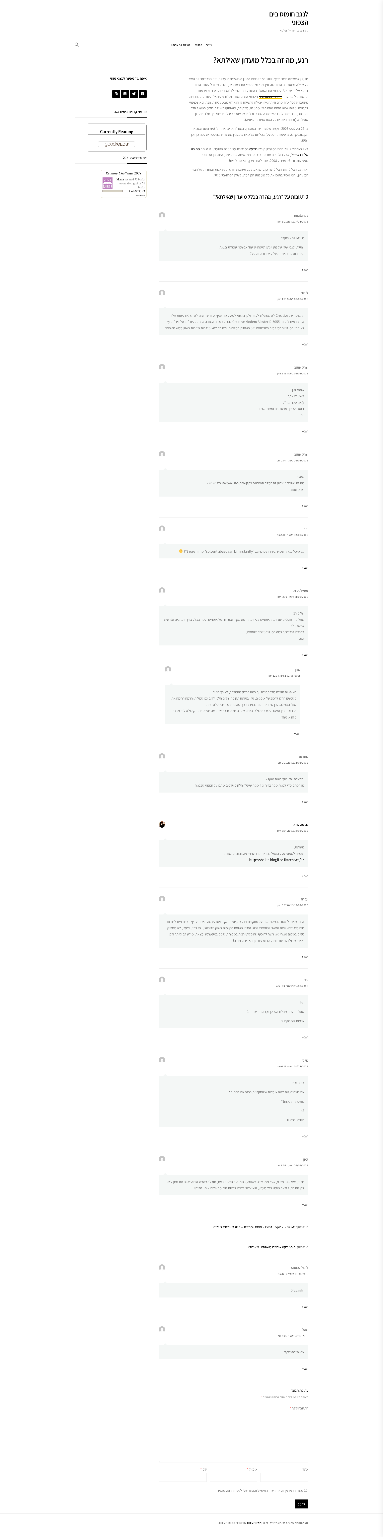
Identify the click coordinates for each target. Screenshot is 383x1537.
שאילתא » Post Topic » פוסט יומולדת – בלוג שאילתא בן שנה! (253, 1227)
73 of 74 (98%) (136, 191)
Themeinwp (254, 1522)
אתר (305, 1469)
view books (140, 195)
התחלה (198, 44)
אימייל (252, 1469)
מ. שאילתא (300, 824)
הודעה (253, 149)
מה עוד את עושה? (181, 44)
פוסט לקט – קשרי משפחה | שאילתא (271, 1247)
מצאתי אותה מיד (270, 96)
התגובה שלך (299, 1408)
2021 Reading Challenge (123, 173)
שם (203, 1469)
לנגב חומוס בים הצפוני (288, 18)
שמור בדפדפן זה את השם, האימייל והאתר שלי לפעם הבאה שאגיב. (259, 1490)
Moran (120, 179)
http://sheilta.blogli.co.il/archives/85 (276, 859)
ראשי (209, 44)
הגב (306, 270)
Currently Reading (116, 131)
